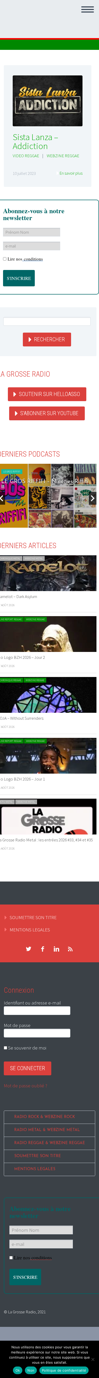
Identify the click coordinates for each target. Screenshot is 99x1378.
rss (70, 949)
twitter (28, 949)
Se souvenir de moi (26, 1048)
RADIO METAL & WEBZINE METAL (47, 1130)
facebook (42, 949)
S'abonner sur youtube (49, 413)
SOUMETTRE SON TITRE (33, 917)
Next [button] (92, 498)
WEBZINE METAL (34, 558)
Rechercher (49, 339)
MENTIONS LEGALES (30, 930)
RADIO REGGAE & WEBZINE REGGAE (49, 1143)
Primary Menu (87, 9)
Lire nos (25, 259)
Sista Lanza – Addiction (35, 141)
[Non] (92, 1359)
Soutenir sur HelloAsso (49, 394)
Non (30, 1370)
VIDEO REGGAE (26, 156)
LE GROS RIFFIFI (11, 471)
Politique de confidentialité (64, 1370)
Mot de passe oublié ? (25, 1085)
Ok (17, 1370)
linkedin (56, 949)
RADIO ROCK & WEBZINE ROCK (44, 1117)
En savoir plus (70, 173)
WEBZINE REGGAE (63, 156)
